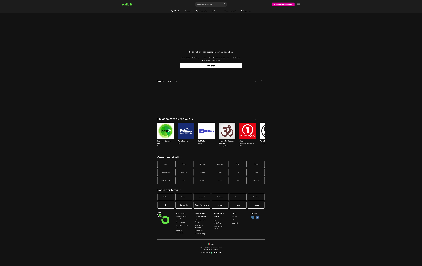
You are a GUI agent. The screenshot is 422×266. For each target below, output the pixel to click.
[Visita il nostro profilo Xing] (257, 217)
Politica (220, 197)
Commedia (184, 205)
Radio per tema (246, 11)
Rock (184, 164)
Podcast (188, 11)
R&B (220, 180)
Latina (238, 180)
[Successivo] (262, 118)
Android (235, 223)
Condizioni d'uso (200, 217)
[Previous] (255, 80)
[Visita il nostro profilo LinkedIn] (253, 217)
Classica (202, 172)
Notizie (165, 197)
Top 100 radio (175, 11)
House (220, 172)
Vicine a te (215, 11)
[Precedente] (255, 118)
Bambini (256, 197)
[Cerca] (224, 4)
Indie (256, 172)
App (215, 220)
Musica (256, 205)
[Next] (262, 80)
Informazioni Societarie (199, 226)
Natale (238, 205)
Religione (238, 197)
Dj (165, 205)
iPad (233, 220)
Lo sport (202, 197)
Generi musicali (230, 11)
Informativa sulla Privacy (200, 221)
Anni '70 (256, 180)
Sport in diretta (201, 11)
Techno (202, 180)
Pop (165, 164)
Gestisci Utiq (199, 231)
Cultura (183, 197)
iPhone (234, 217)
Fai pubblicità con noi (182, 226)
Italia (212, 244)
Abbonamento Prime (218, 227)
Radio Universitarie (202, 205)
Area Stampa (180, 222)
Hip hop (202, 164)
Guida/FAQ (217, 223)
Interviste (220, 205)
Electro (256, 164)
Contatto (216, 217)
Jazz (238, 172)
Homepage (211, 65)
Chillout (220, 164)
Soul (183, 180)
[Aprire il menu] (298, 4)
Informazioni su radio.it (181, 218)
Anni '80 (184, 172)
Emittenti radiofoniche (180, 232)
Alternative (166, 172)
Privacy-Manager (200, 234)
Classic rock (165, 180)
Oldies (238, 164)
